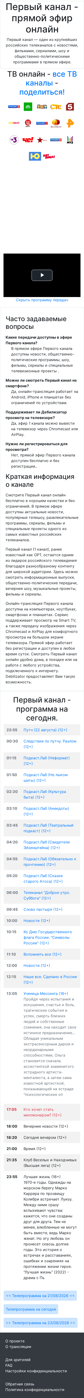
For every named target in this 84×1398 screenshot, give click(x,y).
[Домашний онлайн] (56, 123)
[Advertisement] (42, 209)
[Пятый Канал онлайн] (70, 106)
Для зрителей (18, 1359)
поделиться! (42, 92)
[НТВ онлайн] (28, 106)
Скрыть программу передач (42, 300)
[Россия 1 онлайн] (14, 106)
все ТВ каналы (51, 78)
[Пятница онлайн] (49, 156)
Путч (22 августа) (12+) (45, 730)
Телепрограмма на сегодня (31, 1309)
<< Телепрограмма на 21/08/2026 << (40, 1295)
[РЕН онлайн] (70, 123)
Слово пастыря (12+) (43, 909)
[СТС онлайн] (56, 106)
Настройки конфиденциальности (36, 1371)
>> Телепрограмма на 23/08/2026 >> (40, 1322)
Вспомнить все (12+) (43, 954)
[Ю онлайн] (35, 156)
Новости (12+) (37, 920)
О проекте (14, 1341)
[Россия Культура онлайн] (42, 123)
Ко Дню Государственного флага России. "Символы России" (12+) (48, 937)
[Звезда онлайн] (42, 139)
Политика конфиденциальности (34, 1389)
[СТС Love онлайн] (14, 123)
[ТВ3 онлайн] (14, 139)
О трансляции (18, 1346)
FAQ (8, 1365)
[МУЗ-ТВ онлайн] (70, 139)
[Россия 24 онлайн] (56, 139)
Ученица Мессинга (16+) (46, 993)
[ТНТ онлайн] (42, 106)
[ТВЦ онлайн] (28, 123)
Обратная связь (19, 1384)
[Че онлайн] (28, 139)
